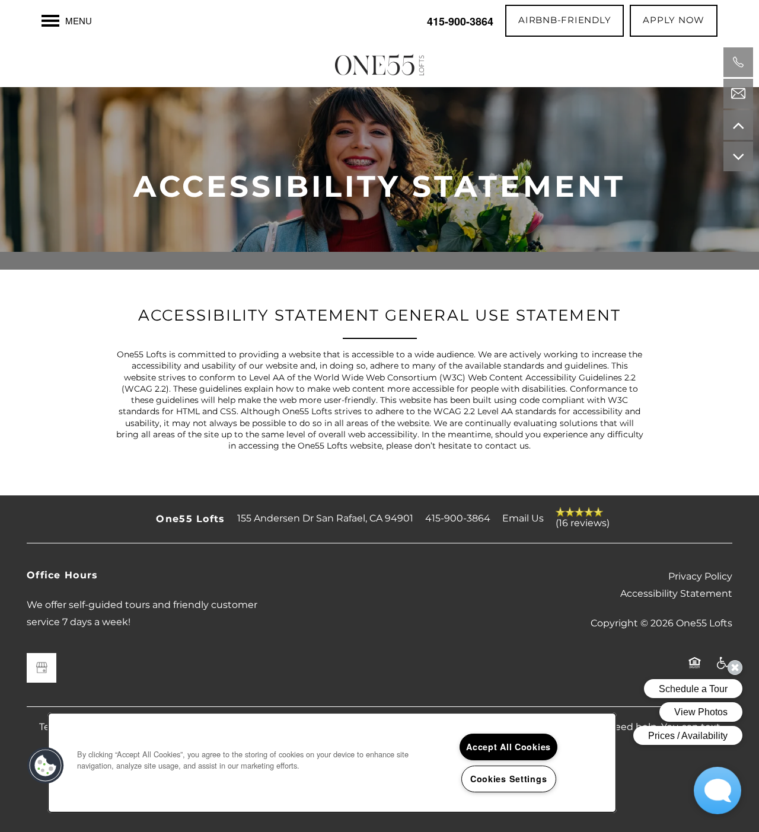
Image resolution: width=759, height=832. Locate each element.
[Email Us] (738, 93)
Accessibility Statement (676, 593)
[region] (332, 762)
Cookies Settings (508, 779)
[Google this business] (41, 668)
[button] (564, 21)
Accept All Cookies (508, 747)
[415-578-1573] (738, 62)
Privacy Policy (700, 576)
